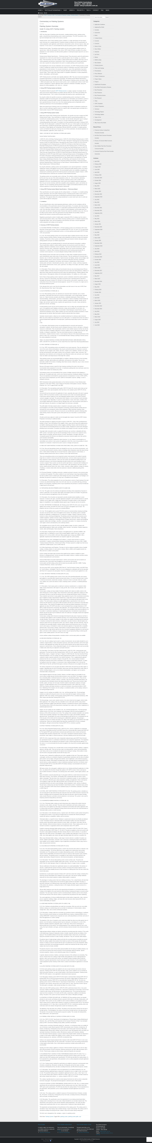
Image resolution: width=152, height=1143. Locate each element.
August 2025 (98, 166)
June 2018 (97, 265)
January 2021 (98, 224)
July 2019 (97, 248)
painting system (64, 1116)
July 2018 (97, 262)
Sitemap (98, 1134)
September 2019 (98, 246)
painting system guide (73, 1116)
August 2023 (98, 183)
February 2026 (98, 164)
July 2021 (97, 216)
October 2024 (98, 180)
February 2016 (98, 289)
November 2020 (98, 226)
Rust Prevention (98, 90)
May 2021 (97, 218)
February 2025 (98, 175)
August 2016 (98, 284)
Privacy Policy (46, 1140)
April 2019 (97, 251)
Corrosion (97, 43)
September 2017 (98, 273)
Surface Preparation (99, 106)
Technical (97, 109)
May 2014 (97, 314)
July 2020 (97, 232)
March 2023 (97, 188)
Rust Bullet (41, 1124)
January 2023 (98, 191)
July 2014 (97, 311)
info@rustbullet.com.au (104, 1131)
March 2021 (97, 221)
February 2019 (98, 254)
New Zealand (98, 62)
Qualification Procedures (100, 84)
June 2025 (97, 169)
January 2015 (98, 303)
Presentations (98, 70)
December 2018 (98, 256)
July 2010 (97, 322)
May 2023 (97, 185)
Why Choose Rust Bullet (100, 122)
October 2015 (98, 292)
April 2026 (97, 161)
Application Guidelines (100, 24)
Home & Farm (98, 46)
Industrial (97, 51)
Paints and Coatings (99, 68)
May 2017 (97, 276)
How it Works (98, 49)
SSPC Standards (99, 103)
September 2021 (98, 213)
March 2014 (97, 316)
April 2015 (97, 297)
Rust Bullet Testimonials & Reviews (103, 87)
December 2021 (98, 207)
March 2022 (97, 205)
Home (42, 1139)
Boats (96, 35)
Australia (97, 30)
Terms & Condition (48, 1139)
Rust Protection (98, 92)
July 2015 (97, 295)
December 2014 (98, 306)
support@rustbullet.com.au (106, 1133)
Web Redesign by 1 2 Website (87, 1140)
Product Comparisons (100, 76)
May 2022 (97, 202)
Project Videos (98, 79)
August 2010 (98, 319)
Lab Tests (97, 54)
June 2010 (97, 325)
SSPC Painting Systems (61, 91)
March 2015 (97, 300)
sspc (80, 1116)
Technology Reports (99, 111)
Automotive (97, 32)
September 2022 (98, 196)
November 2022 (98, 194)
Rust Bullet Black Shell (84, 1124)
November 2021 (98, 210)
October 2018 (98, 259)
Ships (96, 100)
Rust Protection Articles (100, 95)
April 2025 (97, 172)
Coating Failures (98, 38)
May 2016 (97, 286)
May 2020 (97, 235)
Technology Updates (99, 114)
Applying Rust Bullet (99, 27)
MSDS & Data (98, 59)
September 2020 (98, 229)
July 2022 (97, 199)
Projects (97, 81)
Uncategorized (98, 120)
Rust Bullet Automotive (64, 1124)
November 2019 (98, 243)
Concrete (97, 40)
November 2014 (98, 308)
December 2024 (98, 177)
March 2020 (97, 237)
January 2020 (98, 240)
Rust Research (98, 98)
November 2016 (98, 281)
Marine (96, 57)
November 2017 (98, 270)
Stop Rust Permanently (45, 1132)
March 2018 (97, 267)
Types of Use (98, 117)
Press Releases (98, 73)
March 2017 (97, 278)
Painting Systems (50, 1116)
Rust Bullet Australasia (48, 4)
